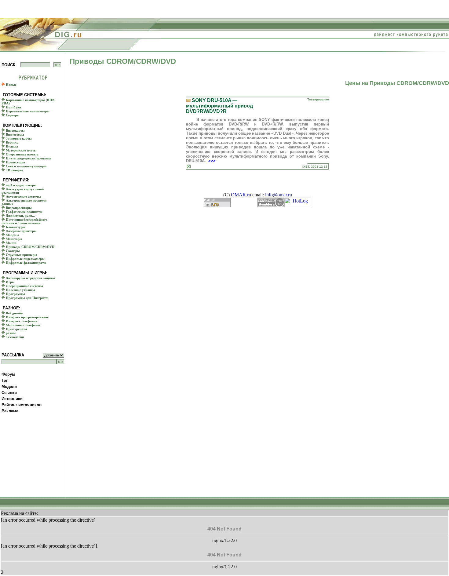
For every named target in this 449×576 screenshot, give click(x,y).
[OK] (57, 64)
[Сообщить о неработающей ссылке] (189, 166)
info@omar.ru (278, 194)
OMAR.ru (241, 194)
